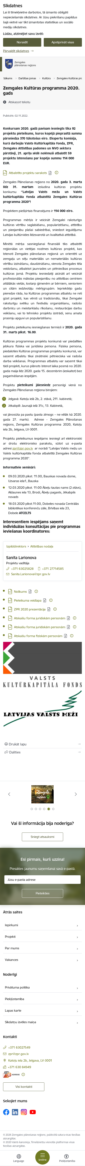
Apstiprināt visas (63, 42)
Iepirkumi (11, 925)
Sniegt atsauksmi (42, 837)
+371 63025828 (22, 569)
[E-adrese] (11, 1074)
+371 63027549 (19, 1047)
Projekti (10, 937)
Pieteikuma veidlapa (27, 600)
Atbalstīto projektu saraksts (28, 173)
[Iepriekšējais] (9, 794)
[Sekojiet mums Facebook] (6, 1112)
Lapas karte (13, 1010)
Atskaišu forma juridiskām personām (39, 618)
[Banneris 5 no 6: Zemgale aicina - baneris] (42, 794)
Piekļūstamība (14, 999)
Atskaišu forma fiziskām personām (38, 636)
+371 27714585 (53, 569)
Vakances (11, 960)
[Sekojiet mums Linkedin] (15, 1112)
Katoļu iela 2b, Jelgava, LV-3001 (30, 1060)
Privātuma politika (17, 987)
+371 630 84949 (19, 1067)
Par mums (12, 948)
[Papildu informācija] (56, 172)
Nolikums (20, 592)
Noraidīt (22, 42)
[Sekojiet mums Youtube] (33, 1111)
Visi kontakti (23, 1087)
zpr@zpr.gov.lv (22, 448)
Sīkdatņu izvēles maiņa (20, 1022)
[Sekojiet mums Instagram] (24, 1112)
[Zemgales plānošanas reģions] (37, 68)
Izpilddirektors (16, 546)
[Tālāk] (76, 794)
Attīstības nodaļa (41, 546)
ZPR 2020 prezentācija (30, 609)
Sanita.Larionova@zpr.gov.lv (30, 574)
